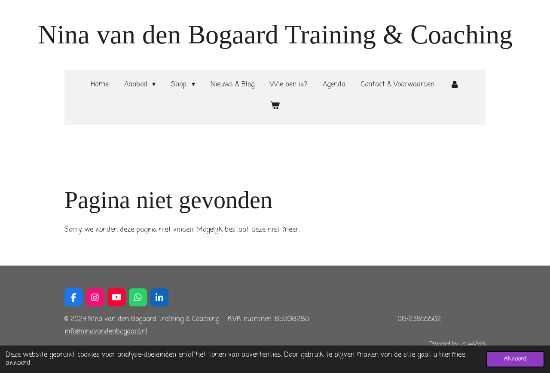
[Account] (454, 84)
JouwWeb (473, 344)
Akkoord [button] (515, 359)
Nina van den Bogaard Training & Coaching (275, 34)
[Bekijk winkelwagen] (275, 106)
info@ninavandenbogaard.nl (105, 332)
